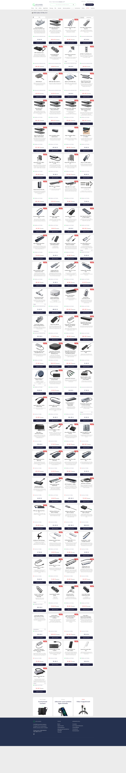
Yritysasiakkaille (75, 727)
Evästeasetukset (75, 730)
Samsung (51, 8)
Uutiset (83, 8)
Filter (39, 17)
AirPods (40, 8)
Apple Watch (45, 8)
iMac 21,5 (35, 10)
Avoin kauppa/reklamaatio (77, 725)
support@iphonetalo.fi (37, 731)
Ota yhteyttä (75, 729)
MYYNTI (87, 8)
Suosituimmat (77, 8)
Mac (55, 8)
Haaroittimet (40, 10)
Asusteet (59, 8)
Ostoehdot (74, 724)
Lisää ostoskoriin (40, 42)
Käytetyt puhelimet (66, 8)
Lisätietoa (93, 8)
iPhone (32, 8)
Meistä (58, 724)
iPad (36, 8)
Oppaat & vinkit (60, 725)
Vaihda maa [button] (83, 1)
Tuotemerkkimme (60, 727)
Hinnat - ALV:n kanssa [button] (90, 1)
